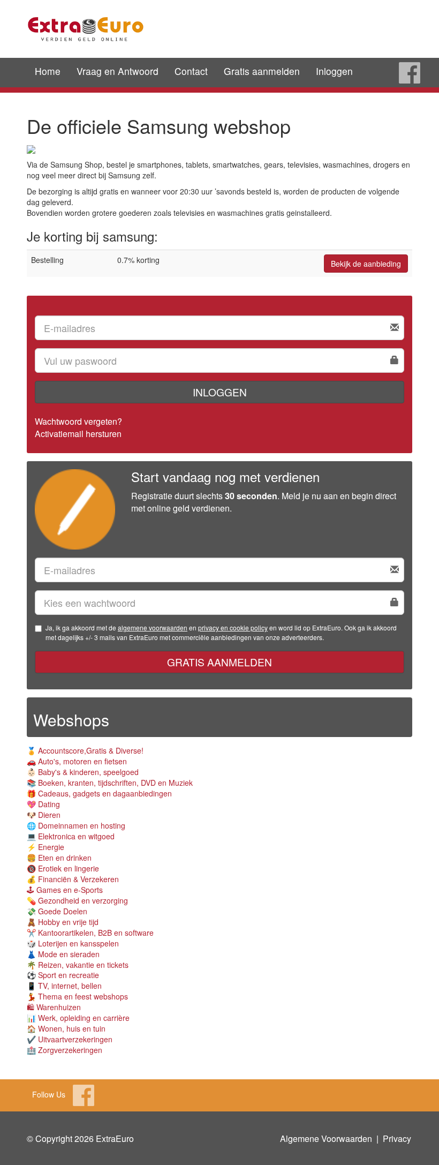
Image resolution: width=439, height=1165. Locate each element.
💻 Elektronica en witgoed (71, 836)
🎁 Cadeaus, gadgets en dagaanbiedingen (99, 793)
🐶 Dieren (43, 814)
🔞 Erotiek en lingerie (63, 868)
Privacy (397, 1138)
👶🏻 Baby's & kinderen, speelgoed (83, 771)
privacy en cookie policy (233, 627)
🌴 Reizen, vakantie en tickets (77, 964)
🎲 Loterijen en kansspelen (73, 943)
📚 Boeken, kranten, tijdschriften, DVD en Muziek (110, 782)
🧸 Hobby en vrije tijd (63, 921)
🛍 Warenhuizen (54, 1007)
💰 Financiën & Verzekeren (73, 879)
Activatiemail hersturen (78, 433)
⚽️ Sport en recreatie (63, 974)
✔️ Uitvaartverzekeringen (69, 1039)
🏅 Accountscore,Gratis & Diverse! (85, 750)
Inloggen (334, 71)
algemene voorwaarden (152, 627)
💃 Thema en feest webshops (77, 996)
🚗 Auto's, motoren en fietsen (77, 761)
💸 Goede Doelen (57, 911)
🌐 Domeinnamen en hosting (76, 825)
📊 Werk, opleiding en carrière (78, 1017)
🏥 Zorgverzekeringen (64, 1049)
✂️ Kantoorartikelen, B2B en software (90, 932)
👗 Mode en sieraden (63, 954)
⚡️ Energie (45, 846)
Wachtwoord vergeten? (78, 421)
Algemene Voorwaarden (326, 1138)
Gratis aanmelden (262, 71)
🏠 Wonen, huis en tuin (66, 1028)
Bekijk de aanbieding (366, 263)
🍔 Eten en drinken (59, 857)
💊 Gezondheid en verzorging (77, 900)
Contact (191, 71)
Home (47, 71)
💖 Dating (43, 804)
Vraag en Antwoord (117, 71)
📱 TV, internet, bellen (64, 985)
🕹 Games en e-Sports (65, 889)
